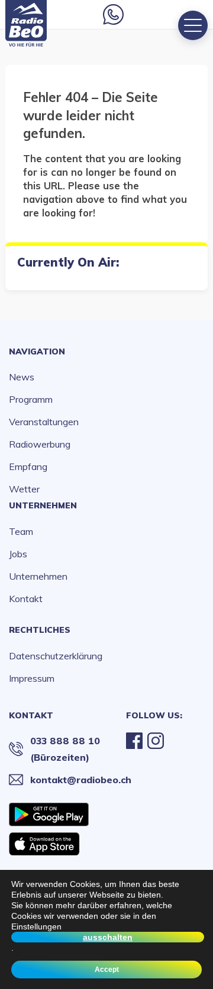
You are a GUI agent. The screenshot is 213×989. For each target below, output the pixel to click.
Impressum (31, 678)
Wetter (24, 489)
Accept (107, 969)
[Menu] (193, 25)
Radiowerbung (39, 444)
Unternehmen (43, 505)
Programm (31, 399)
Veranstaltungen (44, 422)
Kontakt (26, 598)
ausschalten (108, 937)
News (21, 377)
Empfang (28, 466)
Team (21, 531)
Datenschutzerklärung (55, 656)
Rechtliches (39, 630)
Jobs (18, 554)
